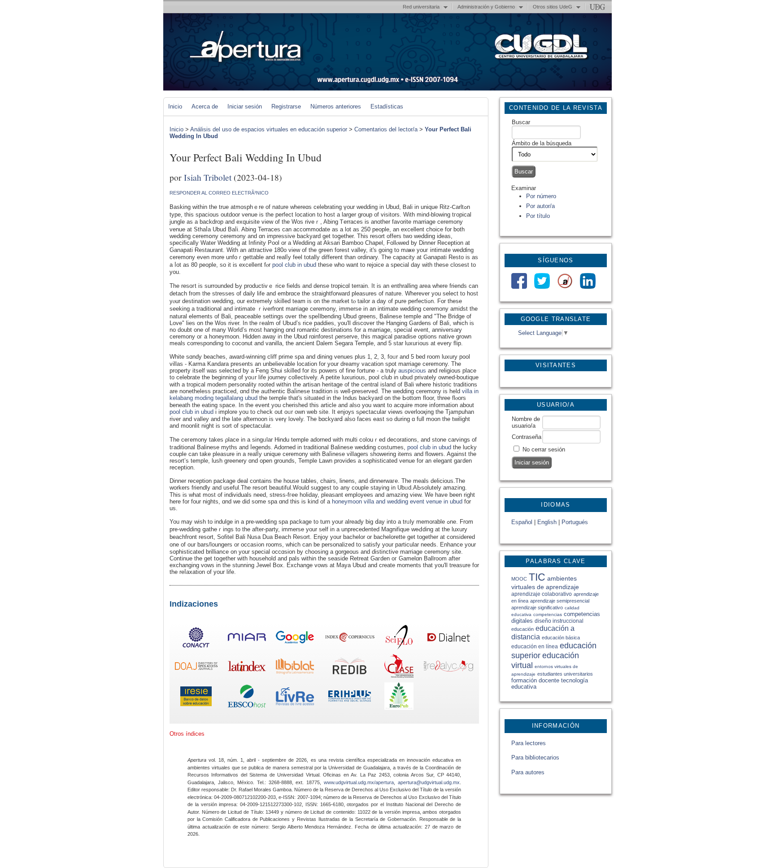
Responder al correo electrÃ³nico (219, 192)
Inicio (175, 106)
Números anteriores (335, 106)
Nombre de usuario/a (526, 422)
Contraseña (526, 437)
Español (521, 522)
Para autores (527, 772)
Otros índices (187, 733)
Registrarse (286, 106)
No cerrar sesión (543, 449)
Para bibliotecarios (535, 757)
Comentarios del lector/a (386, 129)
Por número (541, 196)
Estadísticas (386, 106)
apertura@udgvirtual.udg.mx (429, 782)
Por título (538, 216)
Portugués (575, 522)
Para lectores (528, 743)
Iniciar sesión (244, 106)
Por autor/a (540, 206)
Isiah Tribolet (207, 177)
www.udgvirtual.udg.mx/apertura (359, 782)
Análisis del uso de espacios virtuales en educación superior (268, 129)
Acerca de (205, 106)
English (547, 522)
